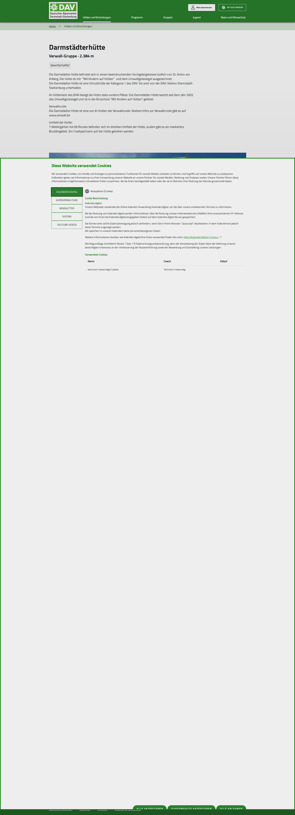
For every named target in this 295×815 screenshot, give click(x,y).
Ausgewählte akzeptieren (191, 809)
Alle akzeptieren (149, 809)
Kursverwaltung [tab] (67, 200)
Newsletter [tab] (66, 208)
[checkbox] (164, 191)
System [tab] (66, 216)
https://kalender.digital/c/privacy (201, 237)
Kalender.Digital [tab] (66, 192)
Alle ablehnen (231, 809)
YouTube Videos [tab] (67, 225)
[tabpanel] (164, 231)
